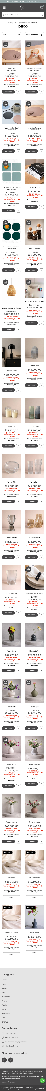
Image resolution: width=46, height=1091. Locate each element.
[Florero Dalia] (41, 385)
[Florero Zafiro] (41, 670)
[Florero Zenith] (41, 784)
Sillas (3, 992)
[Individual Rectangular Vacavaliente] (41, 92)
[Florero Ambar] (41, 557)
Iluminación (6, 1013)
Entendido (40, 1088)
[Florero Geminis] (18, 613)
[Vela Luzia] (18, 446)
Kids (3, 1018)
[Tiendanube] (9, 1082)
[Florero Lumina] (18, 841)
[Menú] (4, 7)
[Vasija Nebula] (18, 786)
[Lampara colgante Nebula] (18, 329)
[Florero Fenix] (18, 728)
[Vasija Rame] (18, 670)
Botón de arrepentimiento (12, 1079)
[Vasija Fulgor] (41, 728)
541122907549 (10, 1033)
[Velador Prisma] (18, 390)
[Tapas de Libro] (41, 207)
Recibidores (6, 997)
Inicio (10, 22)
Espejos (4, 1005)
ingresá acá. (39, 1076)
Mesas (4, 984)
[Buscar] (41, 14)
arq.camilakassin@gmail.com (16, 1042)
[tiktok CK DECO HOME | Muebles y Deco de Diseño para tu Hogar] (10, 1060)
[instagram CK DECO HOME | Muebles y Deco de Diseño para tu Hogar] (4, 1060)
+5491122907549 (11, 1038)
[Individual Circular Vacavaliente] (41, 151)
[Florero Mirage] (41, 841)
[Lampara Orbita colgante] (41, 323)
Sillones (4, 988)
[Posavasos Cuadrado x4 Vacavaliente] (18, 211)
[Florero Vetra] (41, 446)
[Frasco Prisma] (41, 270)
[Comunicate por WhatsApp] (42, 1080)
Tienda (4, 980)
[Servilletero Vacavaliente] (41, 615)
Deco (4, 1009)
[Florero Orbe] (18, 501)
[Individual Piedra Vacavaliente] (18, 92)
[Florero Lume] (41, 501)
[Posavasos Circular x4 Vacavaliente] (18, 270)
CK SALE (5, 1022)
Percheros (5, 1001)
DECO (16, 22)
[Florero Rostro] (18, 557)
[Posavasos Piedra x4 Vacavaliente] (18, 151)
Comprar (8, 91)
